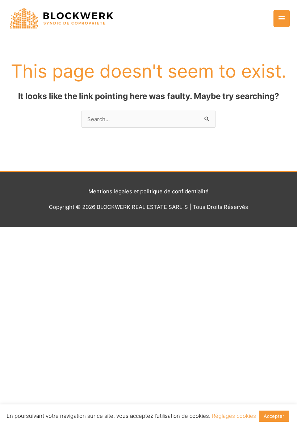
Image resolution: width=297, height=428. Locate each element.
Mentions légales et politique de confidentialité (148, 191)
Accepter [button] (274, 416)
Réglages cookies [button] (234, 415)
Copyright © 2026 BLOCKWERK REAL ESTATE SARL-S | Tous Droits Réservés (148, 206)
